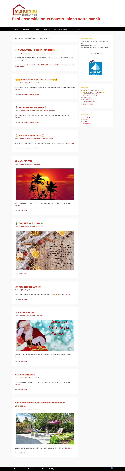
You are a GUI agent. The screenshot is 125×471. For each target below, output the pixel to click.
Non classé (30, 64)
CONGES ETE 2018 (25, 374)
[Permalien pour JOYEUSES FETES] (45, 352)
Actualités (84, 121)
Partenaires (85, 119)
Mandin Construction (33, 53)
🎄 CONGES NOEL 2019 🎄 (29, 223)
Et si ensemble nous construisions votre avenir (56, 19)
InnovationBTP (53, 64)
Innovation (24, 64)
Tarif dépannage (86, 123)
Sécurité (59, 64)
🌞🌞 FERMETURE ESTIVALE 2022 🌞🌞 (36, 79)
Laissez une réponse (46, 53)
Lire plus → (23, 60)
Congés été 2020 (23, 161)
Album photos (76, 29)
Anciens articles (17, 462)
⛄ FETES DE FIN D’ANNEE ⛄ (31, 107)
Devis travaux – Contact (60, 29)
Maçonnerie (26, 29)
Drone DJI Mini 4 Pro (43, 64)
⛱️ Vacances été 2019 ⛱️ (28, 286)
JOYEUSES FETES (24, 312)
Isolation (36, 29)
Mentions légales (86, 117)
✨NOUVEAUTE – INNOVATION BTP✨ (35, 49)
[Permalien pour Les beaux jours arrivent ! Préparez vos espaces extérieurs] (45, 446)
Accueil (16, 29)
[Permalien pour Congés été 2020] (45, 201)
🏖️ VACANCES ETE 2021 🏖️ (29, 135)
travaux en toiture (66, 64)
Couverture (47, 29)
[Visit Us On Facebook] (112, 468)
